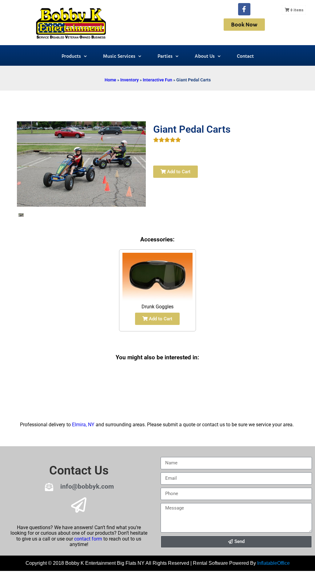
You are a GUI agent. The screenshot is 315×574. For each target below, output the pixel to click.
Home (110, 79)
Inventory (129, 79)
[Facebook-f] (244, 9)
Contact (245, 56)
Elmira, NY (83, 425)
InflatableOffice (273, 563)
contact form (88, 539)
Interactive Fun (157, 79)
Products (71, 56)
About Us (205, 56)
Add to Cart (178, 171)
